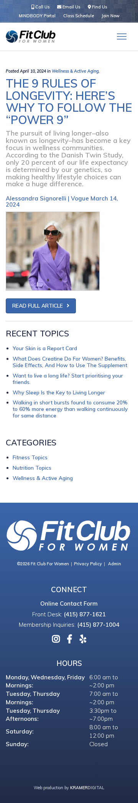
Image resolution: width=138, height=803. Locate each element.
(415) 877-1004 (98, 624)
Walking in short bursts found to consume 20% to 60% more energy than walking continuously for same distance (70, 409)
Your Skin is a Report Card (45, 348)
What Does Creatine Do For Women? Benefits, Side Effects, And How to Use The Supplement (70, 361)
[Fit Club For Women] (31, 36)
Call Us (41, 7)
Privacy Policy (88, 563)
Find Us (99, 7)
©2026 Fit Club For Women (43, 563)
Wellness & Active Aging (75, 71)
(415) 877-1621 (85, 614)
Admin (114, 563)
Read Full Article (37, 305)
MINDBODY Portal (37, 15)
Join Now (111, 15)
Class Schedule (78, 15)
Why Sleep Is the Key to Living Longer (59, 392)
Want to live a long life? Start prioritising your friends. (68, 378)
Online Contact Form (69, 603)
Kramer (87, 787)
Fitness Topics (30, 457)
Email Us (70, 7)
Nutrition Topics (32, 467)
